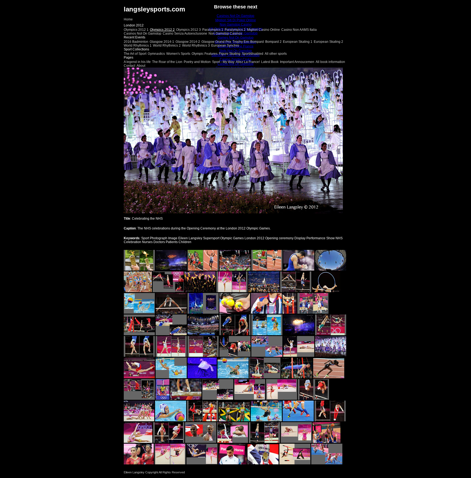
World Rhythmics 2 (167, 45)
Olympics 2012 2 (162, 30)
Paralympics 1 (212, 30)
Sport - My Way (223, 62)
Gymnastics (156, 54)
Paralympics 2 (235, 30)
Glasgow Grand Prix (216, 42)
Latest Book (270, 62)
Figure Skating (229, 54)
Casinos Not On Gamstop (142, 33)
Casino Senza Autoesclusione (185, 33)
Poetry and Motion (197, 62)
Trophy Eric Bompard (248, 42)
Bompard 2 (273, 42)
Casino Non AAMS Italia (299, 30)
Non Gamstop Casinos (225, 33)
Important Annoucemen (297, 62)
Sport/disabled (252, 54)
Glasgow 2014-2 (188, 42)
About (141, 66)
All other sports (276, 54)
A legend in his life (137, 62)
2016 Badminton (136, 42)
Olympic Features (205, 54)
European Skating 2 (328, 42)
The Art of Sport (135, 54)
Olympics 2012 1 (136, 30)
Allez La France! (248, 62)
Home (128, 19)
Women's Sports (178, 54)
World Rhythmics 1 (138, 45)
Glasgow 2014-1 (162, 42)
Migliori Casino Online (263, 30)
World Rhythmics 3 (196, 45)
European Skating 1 (297, 42)
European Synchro (225, 45)
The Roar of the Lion (167, 62)
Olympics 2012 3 (188, 30)
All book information (330, 62)
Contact (129, 66)
